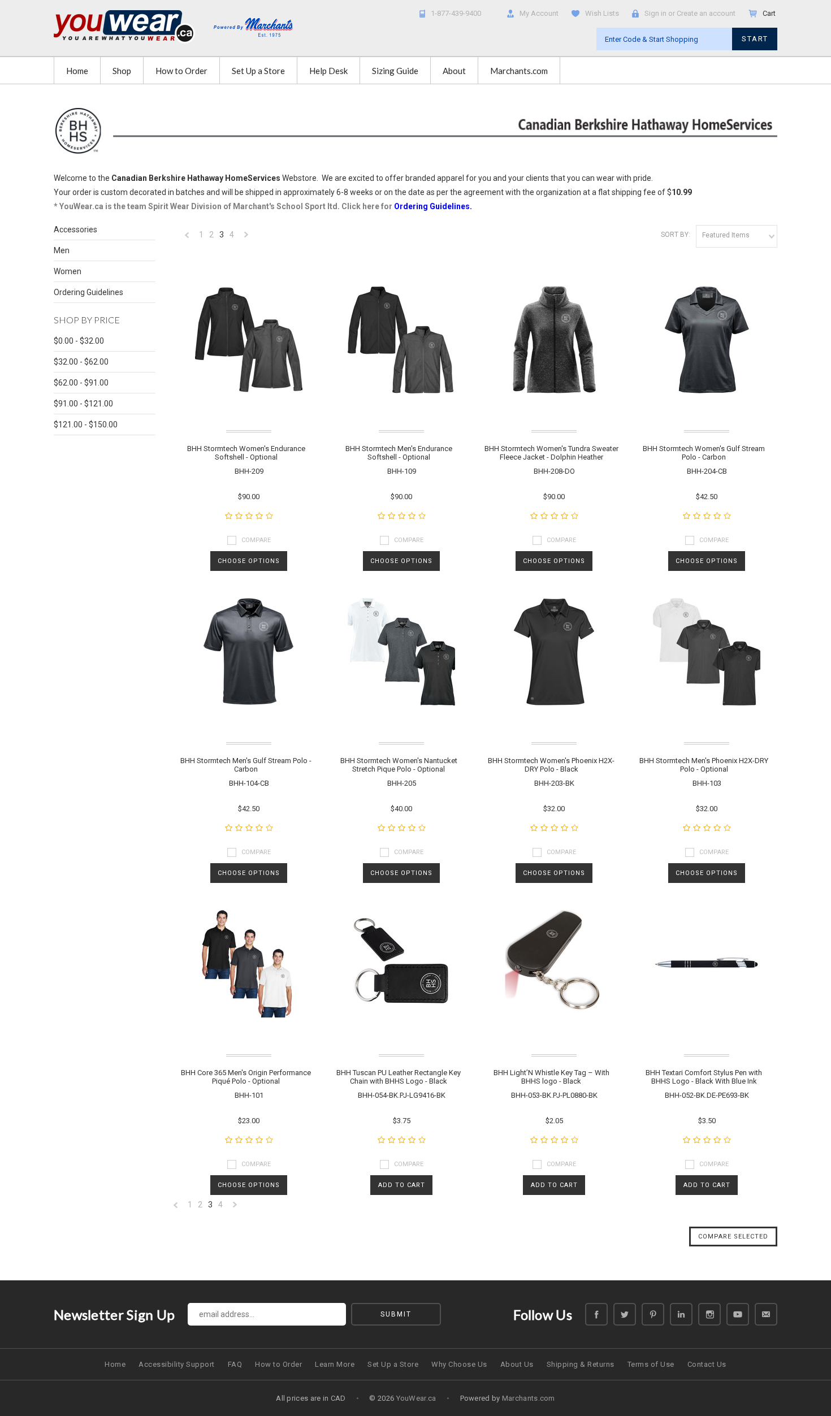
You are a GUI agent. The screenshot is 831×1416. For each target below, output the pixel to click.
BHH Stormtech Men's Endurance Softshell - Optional (398, 452)
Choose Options (249, 561)
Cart (770, 13)
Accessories (75, 229)
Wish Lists (602, 13)
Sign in (655, 13)
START (755, 38)
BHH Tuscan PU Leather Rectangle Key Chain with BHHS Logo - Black (398, 1076)
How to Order (181, 71)
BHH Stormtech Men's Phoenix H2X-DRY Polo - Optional (703, 764)
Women (67, 271)
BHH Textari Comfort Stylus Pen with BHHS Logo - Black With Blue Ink (704, 1076)
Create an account (706, 13)
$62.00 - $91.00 (81, 382)
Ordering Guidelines (88, 292)
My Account (539, 13)
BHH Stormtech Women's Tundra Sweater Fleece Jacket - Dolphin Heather (551, 452)
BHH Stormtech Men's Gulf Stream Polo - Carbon (245, 764)
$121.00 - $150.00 (86, 424)
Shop (121, 71)
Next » (246, 238)
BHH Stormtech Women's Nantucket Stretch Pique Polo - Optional (398, 764)
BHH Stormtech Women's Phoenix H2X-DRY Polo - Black (551, 764)
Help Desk (328, 71)
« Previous (187, 238)
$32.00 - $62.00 (81, 361)
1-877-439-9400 (456, 13)
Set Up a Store (258, 71)
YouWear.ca (416, 1398)
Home (77, 71)
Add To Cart (401, 1185)
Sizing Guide (395, 71)
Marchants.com (519, 71)
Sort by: (675, 235)
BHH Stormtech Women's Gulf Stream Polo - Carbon (704, 452)
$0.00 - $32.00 (79, 340)
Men (62, 250)
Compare (256, 540)
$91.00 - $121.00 (83, 403)
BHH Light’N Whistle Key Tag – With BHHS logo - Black (551, 1076)
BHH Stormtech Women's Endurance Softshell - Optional (246, 452)
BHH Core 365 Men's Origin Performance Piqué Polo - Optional (246, 1076)
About (454, 71)
